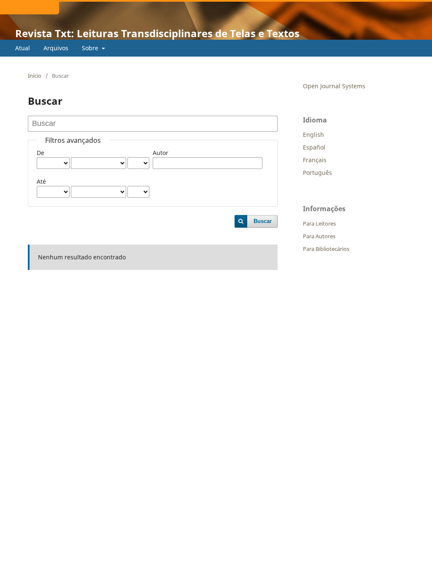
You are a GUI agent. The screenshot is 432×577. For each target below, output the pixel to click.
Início (34, 75)
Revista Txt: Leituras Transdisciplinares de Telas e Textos (157, 33)
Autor (160, 153)
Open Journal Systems (334, 86)
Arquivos (55, 48)
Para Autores (319, 236)
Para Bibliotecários (326, 249)
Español (314, 147)
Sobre (91, 48)
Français (315, 160)
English (313, 135)
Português (317, 173)
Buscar (263, 221)
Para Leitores (319, 223)
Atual (22, 48)
